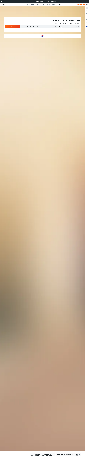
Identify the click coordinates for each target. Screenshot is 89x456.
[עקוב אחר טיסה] (87, 19)
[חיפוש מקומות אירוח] (87, 11)
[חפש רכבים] (87, 13)
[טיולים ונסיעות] (87, 23)
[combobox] (77, 23)
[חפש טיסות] (87, 8)
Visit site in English (40, 1)
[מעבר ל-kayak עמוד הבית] (81, 4)
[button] (1, 1)
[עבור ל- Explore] (87, 17)
